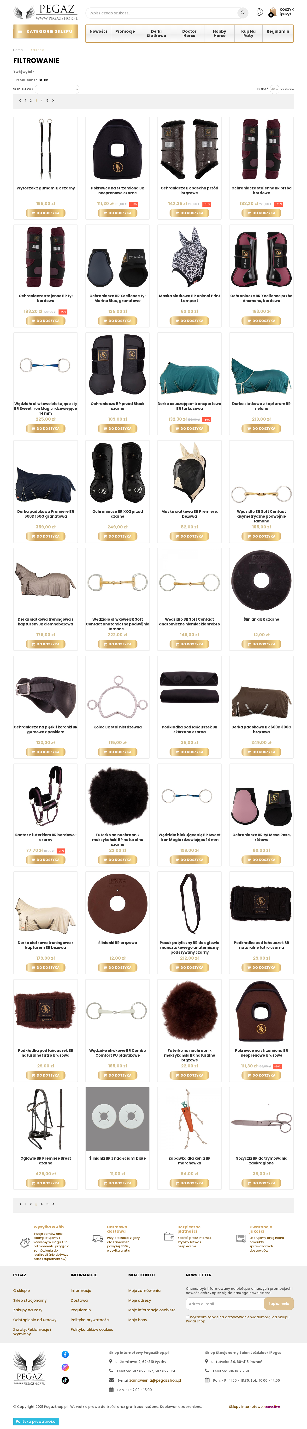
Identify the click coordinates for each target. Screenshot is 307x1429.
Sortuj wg (23, 89)
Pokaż (262, 89)
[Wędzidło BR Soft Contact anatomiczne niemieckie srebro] (189, 580)
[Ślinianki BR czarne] (261, 580)
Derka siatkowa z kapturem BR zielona (261, 406)
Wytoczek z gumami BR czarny (46, 188)
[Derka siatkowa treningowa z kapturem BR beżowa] (45, 903)
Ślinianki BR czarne (261, 619)
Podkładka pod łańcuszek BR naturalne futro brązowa (45, 1053)
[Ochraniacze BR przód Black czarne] (117, 364)
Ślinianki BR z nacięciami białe (117, 1158)
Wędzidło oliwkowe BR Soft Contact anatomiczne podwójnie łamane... (117, 624)
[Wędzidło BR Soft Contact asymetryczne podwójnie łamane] (261, 472)
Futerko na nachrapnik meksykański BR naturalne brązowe (189, 1055)
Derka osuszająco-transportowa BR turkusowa (189, 406)
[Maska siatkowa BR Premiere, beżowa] (189, 472)
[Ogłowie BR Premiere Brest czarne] (45, 1119)
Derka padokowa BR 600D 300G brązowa (261, 729)
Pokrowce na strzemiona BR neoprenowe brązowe (261, 1053)
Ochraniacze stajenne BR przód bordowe (261, 190)
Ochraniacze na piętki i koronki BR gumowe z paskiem (45, 729)
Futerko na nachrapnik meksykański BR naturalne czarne (117, 840)
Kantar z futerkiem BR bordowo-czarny (46, 837)
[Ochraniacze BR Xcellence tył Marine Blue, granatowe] (117, 256)
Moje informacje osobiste (152, 1310)
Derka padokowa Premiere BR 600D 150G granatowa (45, 514)
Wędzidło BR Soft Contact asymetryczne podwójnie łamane (261, 516)
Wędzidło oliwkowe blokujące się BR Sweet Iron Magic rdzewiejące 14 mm (45, 408)
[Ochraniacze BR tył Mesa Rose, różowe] (261, 795)
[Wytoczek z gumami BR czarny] (45, 148)
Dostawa (79, 1300)
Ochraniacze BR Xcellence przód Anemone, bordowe (261, 298)
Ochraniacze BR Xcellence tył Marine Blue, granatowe (117, 298)
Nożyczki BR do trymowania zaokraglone (262, 1161)
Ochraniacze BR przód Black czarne (117, 406)
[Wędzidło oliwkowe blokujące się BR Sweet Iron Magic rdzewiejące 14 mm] (45, 364)
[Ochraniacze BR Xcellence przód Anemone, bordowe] (261, 256)
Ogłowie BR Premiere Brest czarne (45, 1161)
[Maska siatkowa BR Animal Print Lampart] (189, 256)
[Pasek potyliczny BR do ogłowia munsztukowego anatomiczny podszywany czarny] (189, 903)
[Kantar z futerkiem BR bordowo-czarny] (45, 795)
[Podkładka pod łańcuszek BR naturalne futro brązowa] (45, 1011)
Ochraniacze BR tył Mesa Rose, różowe (261, 837)
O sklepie (21, 1290)
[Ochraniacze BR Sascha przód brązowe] (189, 148)
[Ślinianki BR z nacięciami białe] (117, 1119)
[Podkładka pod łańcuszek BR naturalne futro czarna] (261, 903)
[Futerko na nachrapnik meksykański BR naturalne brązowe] (189, 1011)
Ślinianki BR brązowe (117, 942)
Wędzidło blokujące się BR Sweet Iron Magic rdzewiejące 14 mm (190, 837)
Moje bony (137, 1319)
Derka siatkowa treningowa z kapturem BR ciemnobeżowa (45, 622)
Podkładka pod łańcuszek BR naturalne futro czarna (261, 945)
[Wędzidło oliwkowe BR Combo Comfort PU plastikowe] (117, 1011)
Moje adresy (139, 1300)
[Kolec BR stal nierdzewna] (117, 687)
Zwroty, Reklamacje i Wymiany (32, 1332)
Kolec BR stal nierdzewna (118, 727)
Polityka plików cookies (92, 1329)
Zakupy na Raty (27, 1310)
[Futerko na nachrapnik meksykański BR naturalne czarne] (117, 795)
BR (45, 80)
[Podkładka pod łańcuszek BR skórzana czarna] (189, 687)
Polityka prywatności (90, 1319)
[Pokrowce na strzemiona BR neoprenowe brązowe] (261, 1011)
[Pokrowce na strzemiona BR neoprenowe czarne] (117, 148)
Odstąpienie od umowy (35, 1319)
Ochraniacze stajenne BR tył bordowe (46, 298)
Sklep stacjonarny (30, 1300)
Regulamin (81, 1310)
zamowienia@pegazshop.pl (155, 1380)
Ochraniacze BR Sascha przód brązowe (189, 190)
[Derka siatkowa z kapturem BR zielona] (261, 364)
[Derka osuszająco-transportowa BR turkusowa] (189, 364)
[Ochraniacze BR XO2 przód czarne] (117, 472)
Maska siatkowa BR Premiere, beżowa (189, 514)
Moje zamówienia (144, 1290)
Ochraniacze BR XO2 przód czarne (117, 514)
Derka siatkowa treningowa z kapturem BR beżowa (45, 945)
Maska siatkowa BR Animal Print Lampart (189, 298)
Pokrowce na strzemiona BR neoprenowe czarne (117, 190)
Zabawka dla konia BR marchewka (190, 1161)
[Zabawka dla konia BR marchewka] (189, 1119)
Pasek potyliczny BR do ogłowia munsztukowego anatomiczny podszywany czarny (189, 947)
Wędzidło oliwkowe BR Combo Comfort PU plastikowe (117, 1053)
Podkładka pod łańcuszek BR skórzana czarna (189, 729)
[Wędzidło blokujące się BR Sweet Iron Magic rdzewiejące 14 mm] (189, 795)
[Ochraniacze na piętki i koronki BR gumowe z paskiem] (45, 687)
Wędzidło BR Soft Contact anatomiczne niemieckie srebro (189, 622)
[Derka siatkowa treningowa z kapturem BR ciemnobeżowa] (45, 580)
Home (18, 50)
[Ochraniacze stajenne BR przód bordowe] (261, 148)
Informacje (81, 1290)
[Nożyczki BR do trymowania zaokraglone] (261, 1119)
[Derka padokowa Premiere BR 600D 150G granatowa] (45, 472)
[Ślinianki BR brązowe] (117, 903)
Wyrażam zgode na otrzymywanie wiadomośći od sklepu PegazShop (237, 1319)
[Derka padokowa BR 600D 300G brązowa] (261, 687)
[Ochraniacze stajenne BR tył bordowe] (45, 256)
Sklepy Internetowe (246, 1406)
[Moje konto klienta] (262, 11)
